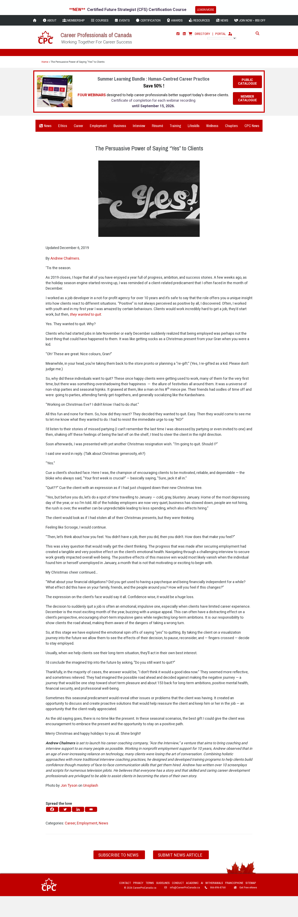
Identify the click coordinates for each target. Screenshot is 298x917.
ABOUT (52, 20)
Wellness (212, 125)
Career (78, 125)
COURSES (101, 20)
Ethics (62, 125)
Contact (125, 883)
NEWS (224, 20)
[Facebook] (178, 33)
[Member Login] (230, 33)
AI (202, 883)
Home (45, 61)
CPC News (251, 125)
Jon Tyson (69, 785)
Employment (98, 125)
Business (120, 125)
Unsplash (90, 785)
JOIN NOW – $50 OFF (252, 20)
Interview (139, 125)
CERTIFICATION (150, 20)
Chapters (231, 125)
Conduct (178, 883)
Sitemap (250, 883)
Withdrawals (214, 883)
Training (175, 125)
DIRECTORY (202, 33)
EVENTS (124, 20)
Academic (192, 883)
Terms (150, 883)
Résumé (157, 125)
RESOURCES (201, 20)
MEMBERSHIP (75, 20)
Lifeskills (193, 125)
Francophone (234, 883)
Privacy (138, 883)
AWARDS (176, 20)
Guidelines (163, 883)
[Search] (256, 33)
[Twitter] (65, 809)
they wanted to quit (85, 314)
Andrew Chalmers (64, 258)
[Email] (91, 809)
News (47, 125)
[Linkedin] (78, 809)
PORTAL (220, 33)
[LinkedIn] (184, 33)
